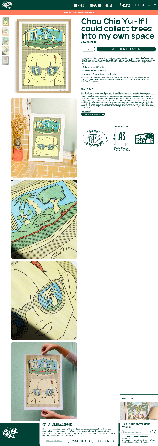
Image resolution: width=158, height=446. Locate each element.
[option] (138, 5)
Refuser (102, 440)
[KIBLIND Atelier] (7, 5)
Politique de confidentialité (63, 435)
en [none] (138, 5)
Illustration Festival (142, 58)
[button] (143, 5)
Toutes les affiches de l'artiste (93, 114)
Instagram (86, 111)
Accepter (79, 440)
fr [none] (135, 5)
